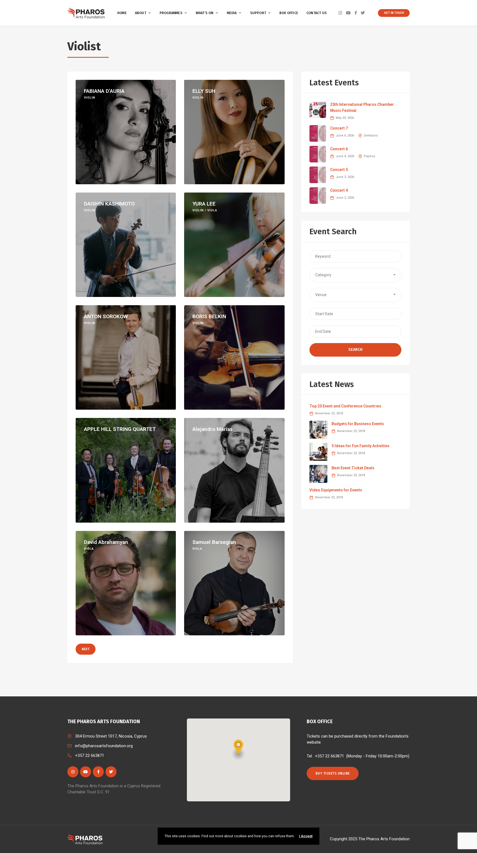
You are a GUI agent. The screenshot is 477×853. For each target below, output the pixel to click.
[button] (355, 275)
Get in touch (394, 13)
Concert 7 (339, 128)
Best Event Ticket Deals (353, 468)
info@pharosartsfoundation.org (104, 745)
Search (355, 349)
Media (232, 13)
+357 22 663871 (89, 755)
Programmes (171, 13)
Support (258, 13)
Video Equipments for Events (335, 490)
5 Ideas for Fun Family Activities (360, 446)
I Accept (305, 836)
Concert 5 (339, 169)
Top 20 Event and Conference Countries (345, 406)
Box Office (288, 13)
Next (85, 649)
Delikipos (371, 135)
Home (122, 13)
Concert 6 (339, 149)
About (140, 13)
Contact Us (316, 13)
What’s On (205, 13)
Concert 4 (339, 190)
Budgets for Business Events (358, 424)
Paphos (369, 156)
